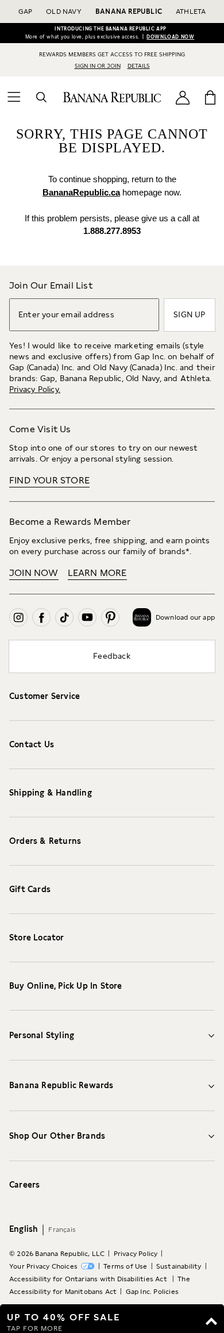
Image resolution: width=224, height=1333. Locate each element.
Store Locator (36, 937)
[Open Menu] (14, 97)
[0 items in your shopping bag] (210, 97)
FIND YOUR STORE (49, 480)
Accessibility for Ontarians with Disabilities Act (89, 1279)
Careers (24, 1184)
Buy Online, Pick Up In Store (65, 985)
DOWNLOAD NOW (170, 37)
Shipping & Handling (50, 792)
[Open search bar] (41, 97)
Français (62, 1230)
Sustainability (179, 1266)
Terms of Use (125, 1266)
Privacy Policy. (34, 389)
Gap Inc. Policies (152, 1292)
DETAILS (139, 65)
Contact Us (31, 744)
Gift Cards (30, 889)
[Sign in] (183, 97)
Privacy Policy (136, 1254)
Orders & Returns (45, 841)
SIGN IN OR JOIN (98, 65)
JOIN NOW (34, 572)
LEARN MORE (97, 572)
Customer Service (44, 696)
